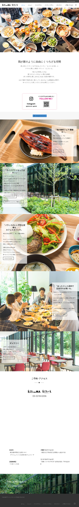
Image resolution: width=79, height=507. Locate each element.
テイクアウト (38, 5)
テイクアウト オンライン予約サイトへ (13, 202)
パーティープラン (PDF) (60, 314)
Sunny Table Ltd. (11, 497)
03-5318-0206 (39, 395)
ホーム (23, 5)
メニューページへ (8, 258)
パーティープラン (49, 5)
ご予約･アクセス (69, 5)
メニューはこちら (58, 151)
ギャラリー (59, 5)
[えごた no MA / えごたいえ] (10, 7)
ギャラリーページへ (8, 357)
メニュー (30, 5)
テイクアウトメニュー (10, 196)
